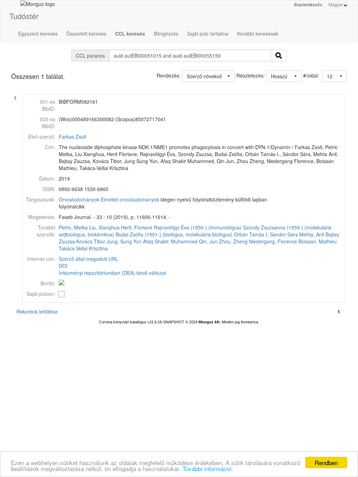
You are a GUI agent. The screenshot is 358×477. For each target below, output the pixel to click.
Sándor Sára (284, 234)
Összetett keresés (86, 33)
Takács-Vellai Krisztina (83, 248)
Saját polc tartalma (207, 33)
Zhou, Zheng (233, 241)
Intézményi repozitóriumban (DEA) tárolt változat (112, 272)
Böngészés (166, 33)
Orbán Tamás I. (251, 234)
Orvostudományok (79, 199)
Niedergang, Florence (273, 241)
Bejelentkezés (308, 4)
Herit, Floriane (136, 227)
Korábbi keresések (257, 33)
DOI (63, 265)
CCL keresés (130, 33)
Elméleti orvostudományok (130, 199)
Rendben (326, 462)
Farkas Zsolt (72, 136)
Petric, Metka (73, 227)
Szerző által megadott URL (88, 258)
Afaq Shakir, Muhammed (170, 241)
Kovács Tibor (90, 241)
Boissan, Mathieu (318, 241)
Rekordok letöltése (37, 311)
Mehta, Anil (311, 234)
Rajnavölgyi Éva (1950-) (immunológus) (198, 227)
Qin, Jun (208, 241)
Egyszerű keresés (38, 33)
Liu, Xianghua (104, 227)
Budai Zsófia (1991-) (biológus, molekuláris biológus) (174, 234)
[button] (334, 76)
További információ (206, 468)
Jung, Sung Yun (124, 241)
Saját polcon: (41, 293)
